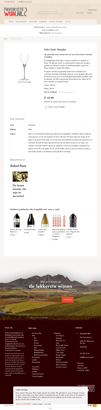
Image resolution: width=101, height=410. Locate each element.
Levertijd (80, 365)
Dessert (36, 343)
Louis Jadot (60, 352)
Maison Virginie (61, 355)
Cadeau (34, 371)
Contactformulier (37, 376)
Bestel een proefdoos (41, 355)
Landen (34, 360)
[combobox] (50, 12)
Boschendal (59, 357)
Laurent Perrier (61, 348)
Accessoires (35, 367)
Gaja (57, 343)
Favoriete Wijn (36, 333)
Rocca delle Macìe (62, 345)
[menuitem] (68, 21)
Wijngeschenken (39, 350)
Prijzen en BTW (82, 368)
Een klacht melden (83, 370)
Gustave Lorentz (61, 367)
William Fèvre (60, 350)
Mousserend (38, 345)
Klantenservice (92, 10)
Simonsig (58, 338)
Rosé (35, 348)
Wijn (33, 336)
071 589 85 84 (84, 353)
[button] (54, 107)
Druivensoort (36, 357)
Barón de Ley (60, 340)
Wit (35, 338)
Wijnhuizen (57, 333)
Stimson (58, 360)
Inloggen (89, 13)
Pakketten (35, 369)
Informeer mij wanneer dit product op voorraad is (60, 102)
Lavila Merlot (30, 229)
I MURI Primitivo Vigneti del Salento (72, 232)
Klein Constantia (61, 365)
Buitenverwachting (62, 362)
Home (5, 38)
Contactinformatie (38, 374)
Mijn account (80, 13)
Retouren (80, 363)
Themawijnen (36, 362)
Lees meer (47, 404)
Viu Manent (60, 336)
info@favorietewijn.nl (86, 357)
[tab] (52, 119)
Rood (35, 340)
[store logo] (15, 12)
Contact (78, 328)
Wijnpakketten (38, 352)
